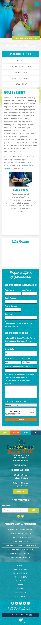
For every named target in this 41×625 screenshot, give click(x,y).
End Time (26, 358)
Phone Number (12, 306)
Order (5, 433)
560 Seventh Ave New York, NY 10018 (20, 459)
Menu (26, 433)
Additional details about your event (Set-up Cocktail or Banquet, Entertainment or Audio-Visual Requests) (20, 378)
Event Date (10, 349)
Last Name (27, 290)
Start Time (9, 358)
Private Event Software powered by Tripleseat (23, 422)
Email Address (11, 298)
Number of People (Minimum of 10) (20, 366)
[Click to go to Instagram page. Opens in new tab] (22, 516)
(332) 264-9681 (20, 465)
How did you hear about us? (16, 401)
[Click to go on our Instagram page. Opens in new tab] (20, 603)
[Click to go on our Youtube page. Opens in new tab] (24, 603)
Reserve (16, 433)
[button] (6, 202)
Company (9, 314)
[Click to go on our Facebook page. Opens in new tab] (12, 603)
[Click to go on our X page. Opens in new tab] (16, 603)
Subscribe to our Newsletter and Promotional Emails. (18, 325)
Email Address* (7, 505)
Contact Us (20, 491)
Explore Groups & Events (20, 54)
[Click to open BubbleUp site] (20, 620)
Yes (27, 614)
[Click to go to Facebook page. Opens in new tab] (18, 516)
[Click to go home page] (10, 6)
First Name (10, 290)
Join (33, 510)
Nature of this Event (20, 339)
